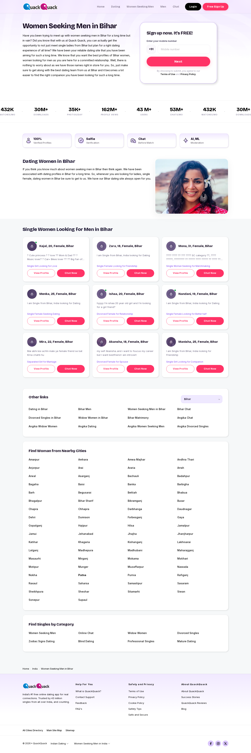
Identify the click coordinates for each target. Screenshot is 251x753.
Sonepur (34, 599)
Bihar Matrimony (138, 417)
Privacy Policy (188, 74)
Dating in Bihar (38, 409)
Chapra (33, 509)
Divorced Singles (188, 633)
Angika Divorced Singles (193, 426)
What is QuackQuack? (88, 691)
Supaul (82, 599)
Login (193, 6)
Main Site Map (54, 730)
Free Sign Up (215, 6)
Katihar (33, 542)
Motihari (182, 558)
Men (163, 6)
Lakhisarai (184, 542)
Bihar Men (84, 409)
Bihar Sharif (85, 500)
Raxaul (33, 583)
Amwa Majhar (136, 459)
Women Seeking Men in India (90, 743)
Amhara (83, 459)
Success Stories (190, 697)
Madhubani (135, 550)
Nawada (182, 566)
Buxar (180, 500)
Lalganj (33, 550)
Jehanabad (85, 533)
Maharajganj (185, 550)
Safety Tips (134, 708)
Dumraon (84, 517)
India (35, 668)
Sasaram (183, 583)
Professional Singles (141, 641)
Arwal (32, 476)
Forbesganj (135, 517)
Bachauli (133, 476)
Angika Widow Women (43, 426)
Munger (83, 566)
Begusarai (84, 492)
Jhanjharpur (185, 533)
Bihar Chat (184, 409)
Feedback (81, 702)
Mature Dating (186, 641)
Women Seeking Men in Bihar (146, 409)
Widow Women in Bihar (93, 417)
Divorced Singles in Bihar (45, 417)
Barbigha (183, 484)
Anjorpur (34, 467)
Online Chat (86, 633)
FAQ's (79, 708)
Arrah (180, 467)
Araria (131, 467)
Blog (183, 708)
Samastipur (135, 583)
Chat (176, 6)
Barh (32, 492)
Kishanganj (135, 542)
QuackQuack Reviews (194, 702)
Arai (80, 467)
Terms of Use (167, 74)
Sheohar (83, 591)
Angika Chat (185, 417)
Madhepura (85, 550)
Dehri (32, 517)
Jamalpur (183, 525)
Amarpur (34, 459)
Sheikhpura (36, 591)
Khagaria (84, 542)
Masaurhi (35, 558)
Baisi (81, 484)
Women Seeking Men (140, 6)
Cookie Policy (136, 702)
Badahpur (183, 476)
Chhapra (83, 509)
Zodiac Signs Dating (42, 641)
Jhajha (132, 533)
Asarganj (84, 476)
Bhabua (182, 492)
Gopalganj (35, 525)
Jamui (33, 533)
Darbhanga (135, 509)
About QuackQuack (192, 691)
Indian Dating (58, 743)
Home (101, 6)
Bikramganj (135, 500)
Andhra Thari (185, 459)
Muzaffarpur (136, 566)
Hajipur (82, 525)
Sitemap (70, 730)
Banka (132, 484)
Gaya (180, 517)
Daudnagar (184, 509)
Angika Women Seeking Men (146, 426)
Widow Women (137, 633)
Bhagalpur (35, 500)
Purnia (132, 575)
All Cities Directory (33, 730)
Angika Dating (87, 426)
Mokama (133, 558)
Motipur (34, 566)
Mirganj (83, 558)
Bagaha (34, 484)
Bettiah (132, 492)
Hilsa (131, 525)
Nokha (33, 575)
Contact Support (85, 697)
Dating (115, 6)
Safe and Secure (138, 714)
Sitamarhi (134, 591)
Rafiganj (182, 575)
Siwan (181, 591)
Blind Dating (86, 641)
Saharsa (83, 583)
